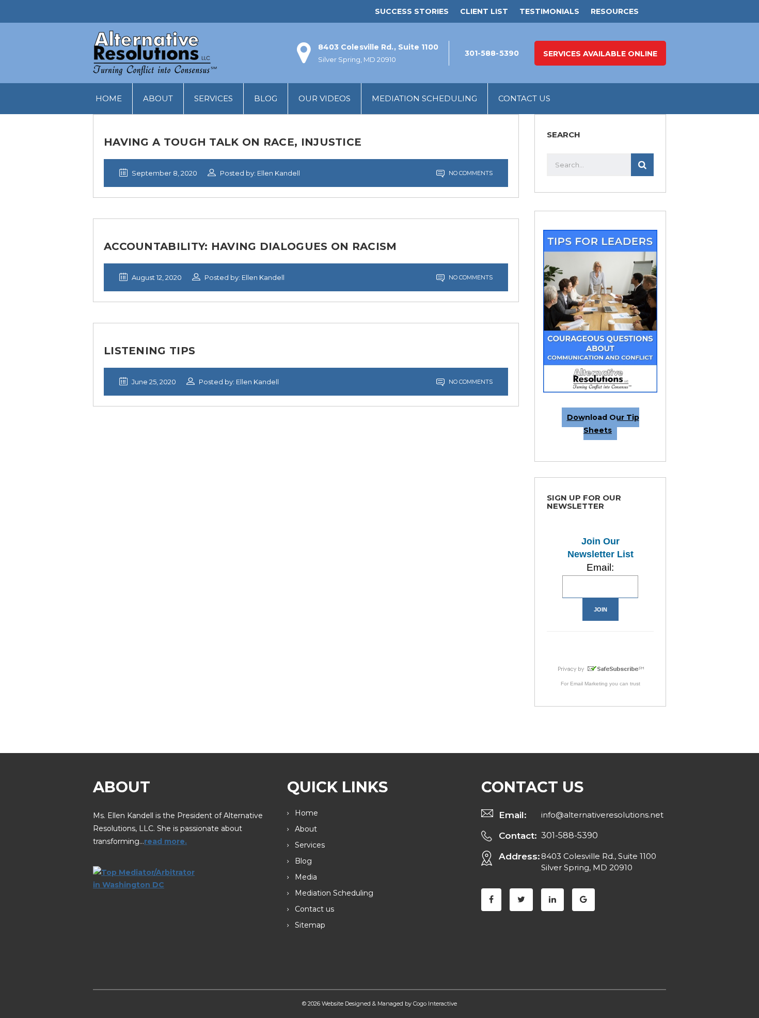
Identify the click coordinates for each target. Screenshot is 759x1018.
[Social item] (491, 899)
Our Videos (324, 98)
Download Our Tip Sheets (603, 424)
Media (306, 877)
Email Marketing (589, 683)
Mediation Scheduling (424, 98)
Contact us (524, 98)
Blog (265, 98)
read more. (165, 841)
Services (213, 98)
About (158, 98)
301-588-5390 (569, 835)
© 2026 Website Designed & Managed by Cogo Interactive (379, 1003)
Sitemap (310, 925)
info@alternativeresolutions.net (602, 815)
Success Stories (412, 11)
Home (109, 98)
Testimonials (549, 11)
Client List (484, 11)
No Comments (470, 173)
